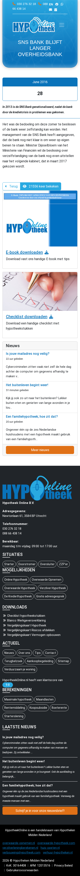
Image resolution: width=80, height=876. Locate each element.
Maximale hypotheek (18, 699)
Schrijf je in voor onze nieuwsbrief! (40, 811)
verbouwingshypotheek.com (21, 852)
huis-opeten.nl (50, 848)
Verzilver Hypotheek (53, 588)
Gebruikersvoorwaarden (22, 870)
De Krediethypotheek (18, 596)
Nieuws (9, 652)
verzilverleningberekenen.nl (20, 848)
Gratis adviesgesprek (50, 596)
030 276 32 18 (26, 4)
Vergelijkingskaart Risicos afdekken (31, 630)
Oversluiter (47, 564)
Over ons (24, 652)
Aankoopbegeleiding (40, 661)
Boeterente (59, 707)
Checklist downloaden (26, 316)
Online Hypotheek (15, 579)
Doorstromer (26, 564)
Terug (13, 186)
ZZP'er (63, 564)
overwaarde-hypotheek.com (56, 843)
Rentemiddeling (14, 707)
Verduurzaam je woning (19, 669)
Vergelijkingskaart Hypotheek (26, 625)
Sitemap (63, 661)
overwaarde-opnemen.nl (18, 843)
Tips (38, 652)
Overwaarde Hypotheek (19, 588)
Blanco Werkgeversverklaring (26, 620)
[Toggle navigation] (61, 25)
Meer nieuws (40, 450)
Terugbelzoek (13, 661)
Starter (9, 564)
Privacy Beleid (63, 865)
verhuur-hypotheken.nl (58, 852)
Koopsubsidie (38, 707)
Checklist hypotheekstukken (26, 616)
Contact (50, 652)
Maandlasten (45, 699)
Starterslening (13, 716)
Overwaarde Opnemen (46, 579)
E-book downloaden (24, 252)
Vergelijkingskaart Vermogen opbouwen (34, 635)
